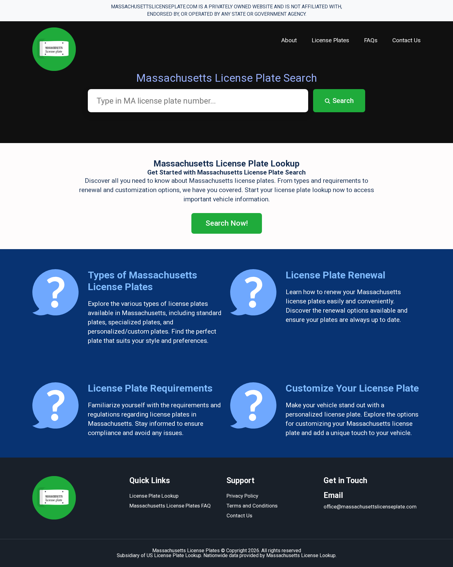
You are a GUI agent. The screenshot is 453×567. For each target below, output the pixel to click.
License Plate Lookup (153, 496)
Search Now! (227, 223)
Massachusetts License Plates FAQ (170, 506)
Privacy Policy (242, 496)
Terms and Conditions (252, 506)
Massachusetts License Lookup (301, 555)
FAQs (370, 40)
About (289, 40)
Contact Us (406, 40)
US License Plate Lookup (174, 555)
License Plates (330, 40)
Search (343, 101)
